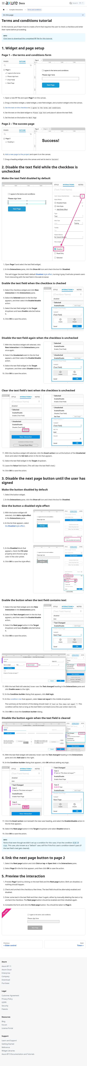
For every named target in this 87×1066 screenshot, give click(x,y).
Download (6, 980)
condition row (15, 699)
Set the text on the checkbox (16, 107)
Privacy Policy (7, 999)
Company (5, 976)
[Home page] (4, 9)
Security (5, 1006)
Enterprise (6, 973)
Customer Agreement (10, 995)
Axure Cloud (6, 969)
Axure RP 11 (6, 966)
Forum (4, 1025)
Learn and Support (9, 1040)
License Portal (7, 1028)
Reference (6, 1047)
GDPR (4, 1002)
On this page (8, 15)
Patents (5, 1009)
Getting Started (8, 1044)
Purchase (5, 983)
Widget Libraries (8, 1051)
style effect (44, 274)
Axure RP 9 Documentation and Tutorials (18, 1054)
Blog (3, 1021)
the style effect (15, 526)
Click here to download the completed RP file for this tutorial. (27, 38)
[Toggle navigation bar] (3, 3)
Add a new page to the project (17, 154)
